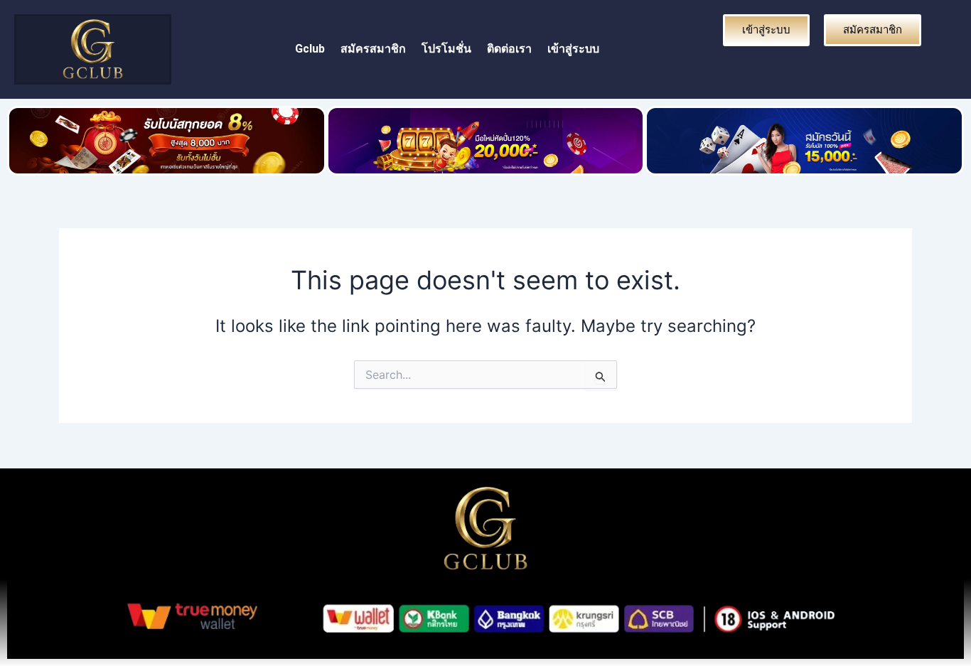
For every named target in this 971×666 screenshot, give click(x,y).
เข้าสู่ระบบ (573, 48)
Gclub (310, 48)
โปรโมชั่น (446, 48)
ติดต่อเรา (509, 48)
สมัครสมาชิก (373, 48)
